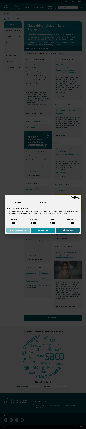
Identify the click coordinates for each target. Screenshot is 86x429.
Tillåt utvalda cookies (43, 230)
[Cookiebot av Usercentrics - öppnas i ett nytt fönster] (72, 197)
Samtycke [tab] (18, 202)
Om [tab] (68, 202)
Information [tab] (43, 202)
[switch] (33, 223)
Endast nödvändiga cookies (18, 230)
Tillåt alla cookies (68, 230)
